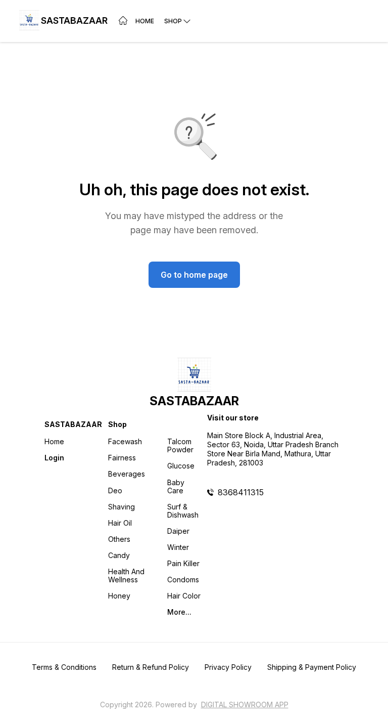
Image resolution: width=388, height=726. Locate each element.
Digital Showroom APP (244, 704)
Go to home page (194, 275)
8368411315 (241, 492)
